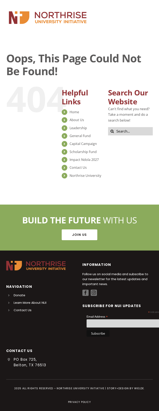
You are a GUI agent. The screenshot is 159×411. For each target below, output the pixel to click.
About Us (77, 120)
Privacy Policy (79, 402)
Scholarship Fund (83, 151)
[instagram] (94, 293)
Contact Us (78, 167)
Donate (19, 295)
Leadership (78, 128)
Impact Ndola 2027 (84, 159)
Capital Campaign (83, 143)
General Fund (80, 136)
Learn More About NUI (30, 302)
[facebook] (85, 293)
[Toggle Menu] (149, 17)
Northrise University (85, 175)
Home (74, 112)
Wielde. (139, 388)
